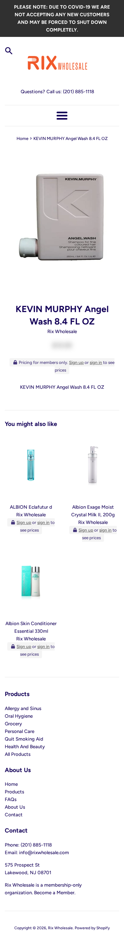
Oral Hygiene (19, 716)
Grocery (13, 724)
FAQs (11, 799)
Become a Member (54, 893)
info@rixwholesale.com (44, 852)
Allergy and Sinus (23, 708)
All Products (18, 754)
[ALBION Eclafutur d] (31, 467)
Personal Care (19, 731)
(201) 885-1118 (78, 91)
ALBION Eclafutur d (31, 507)
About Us (15, 807)
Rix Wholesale (60, 928)
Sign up (76, 362)
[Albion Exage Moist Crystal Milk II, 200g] (93, 467)
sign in (96, 362)
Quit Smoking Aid (24, 739)
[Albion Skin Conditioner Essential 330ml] (31, 584)
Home (11, 784)
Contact (14, 815)
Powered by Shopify (92, 928)
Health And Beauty (25, 746)
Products (14, 792)
